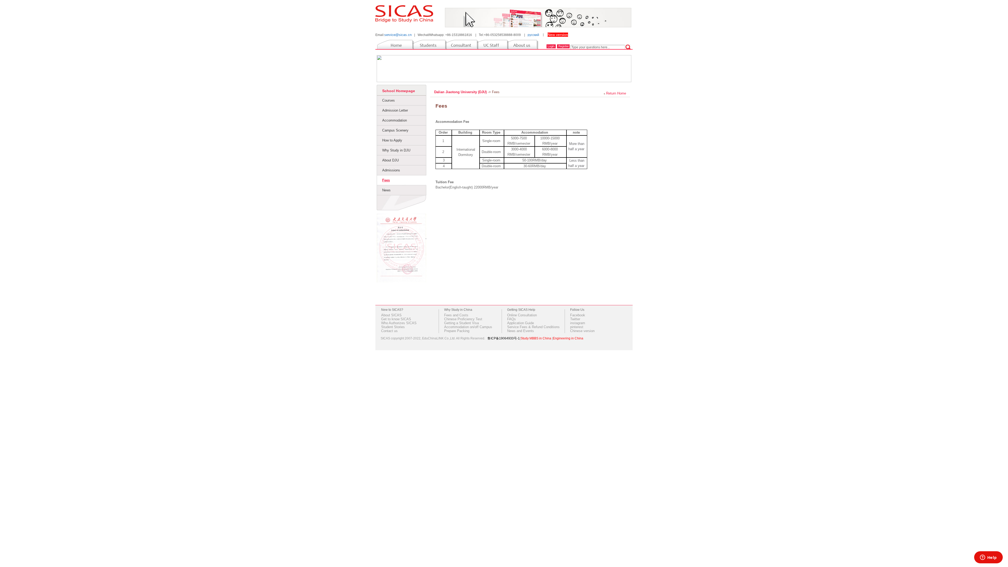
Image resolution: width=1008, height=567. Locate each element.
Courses (388, 100)
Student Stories (393, 327)
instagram (577, 323)
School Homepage (398, 91)
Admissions (391, 170)
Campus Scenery (395, 130)
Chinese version (582, 331)
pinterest (576, 327)
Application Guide (520, 323)
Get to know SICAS (396, 319)
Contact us (389, 331)
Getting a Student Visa (461, 323)
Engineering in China (568, 338)
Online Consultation (522, 315)
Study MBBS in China (536, 338)
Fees (386, 180)
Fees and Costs (456, 315)
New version (558, 35)
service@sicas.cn (398, 35)
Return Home (616, 93)
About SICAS (391, 315)
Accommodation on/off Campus (468, 327)
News (386, 190)
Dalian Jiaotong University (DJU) (461, 92)
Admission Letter (395, 110)
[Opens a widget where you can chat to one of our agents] (988, 557)
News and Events (520, 331)
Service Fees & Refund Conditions (533, 327)
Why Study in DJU (396, 150)
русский (533, 35)
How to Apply (392, 140)
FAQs (511, 319)
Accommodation (394, 120)
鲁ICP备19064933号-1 (503, 338)
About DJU (390, 160)
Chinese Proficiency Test (463, 319)
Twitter (575, 319)
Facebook (577, 315)
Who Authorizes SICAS (399, 323)
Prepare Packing (456, 331)
